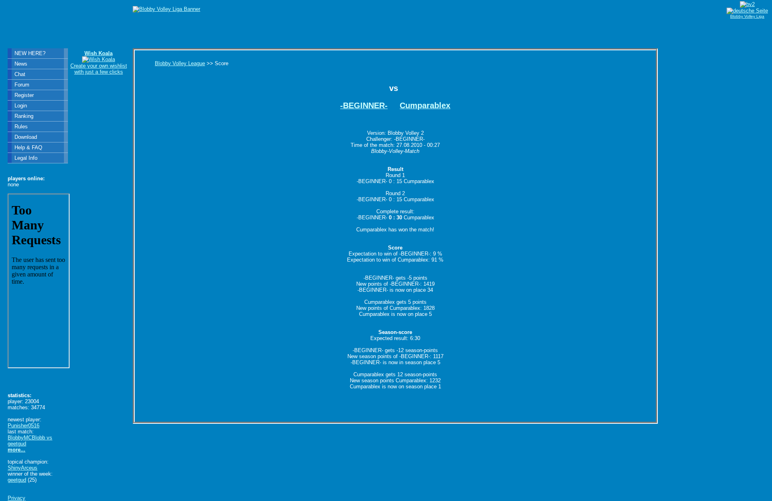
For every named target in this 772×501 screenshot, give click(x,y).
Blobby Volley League (180, 63)
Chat (19, 74)
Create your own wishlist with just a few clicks (98, 62)
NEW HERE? (29, 53)
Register (24, 95)
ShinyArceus (22, 468)
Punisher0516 (23, 426)
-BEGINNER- (364, 105)
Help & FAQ (28, 147)
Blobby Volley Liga (747, 16)
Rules (21, 127)
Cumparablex (425, 105)
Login (20, 106)
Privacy (16, 498)
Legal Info (25, 158)
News (20, 64)
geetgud (17, 480)
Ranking (23, 116)
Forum (21, 85)
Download (25, 137)
